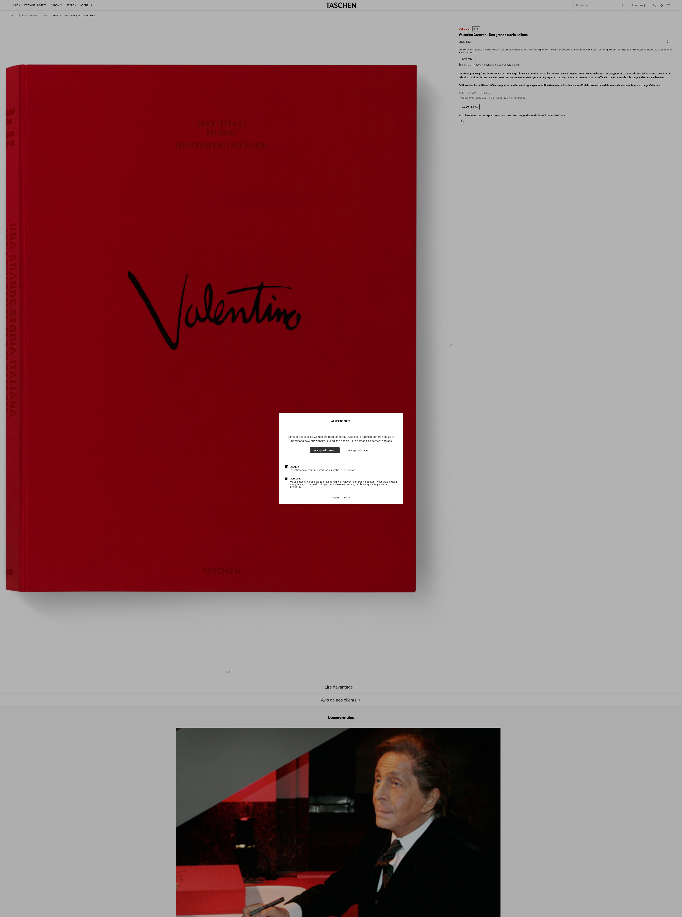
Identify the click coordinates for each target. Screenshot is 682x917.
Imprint (335, 498)
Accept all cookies (324, 450)
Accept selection (358, 450)
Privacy (346, 498)
